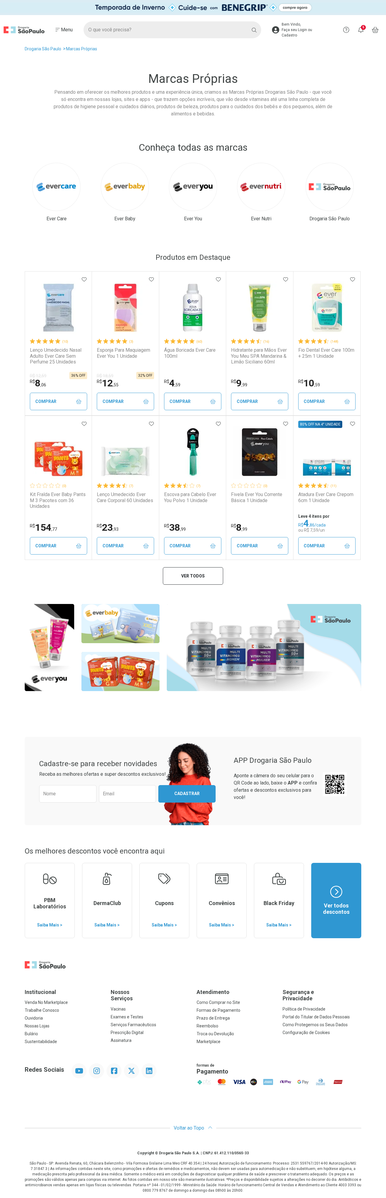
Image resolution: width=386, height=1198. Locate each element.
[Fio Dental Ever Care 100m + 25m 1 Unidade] (326, 307)
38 (175, 527)
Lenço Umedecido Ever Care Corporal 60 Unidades (125, 497)
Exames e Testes (127, 1016)
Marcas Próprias (81, 48)
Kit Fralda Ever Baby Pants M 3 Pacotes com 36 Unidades (58, 500)
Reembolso (207, 1025)
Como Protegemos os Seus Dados (315, 1024)
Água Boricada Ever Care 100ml (190, 353)
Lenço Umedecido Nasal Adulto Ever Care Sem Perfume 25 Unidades (55, 355)
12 (108, 383)
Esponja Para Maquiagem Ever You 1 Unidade (123, 353)
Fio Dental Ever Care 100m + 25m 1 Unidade (326, 353)
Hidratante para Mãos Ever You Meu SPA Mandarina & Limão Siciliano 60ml (259, 355)
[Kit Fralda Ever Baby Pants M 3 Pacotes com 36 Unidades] (58, 452)
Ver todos (193, 576)
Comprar (45, 401)
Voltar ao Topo (189, 1128)
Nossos (122, 995)
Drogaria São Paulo (43, 48)
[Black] (193, 7)
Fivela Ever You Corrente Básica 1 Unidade (256, 497)
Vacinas (118, 1009)
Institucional (40, 992)
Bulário (31, 1033)
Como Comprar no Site (218, 1002)
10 (309, 383)
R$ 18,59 (105, 375)
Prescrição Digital (127, 1032)
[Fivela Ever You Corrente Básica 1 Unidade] (259, 452)
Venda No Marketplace (46, 1002)
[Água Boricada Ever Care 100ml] (192, 307)
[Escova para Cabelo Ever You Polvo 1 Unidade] (192, 452)
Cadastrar (187, 793)
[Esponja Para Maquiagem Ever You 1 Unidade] (125, 307)
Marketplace (208, 1041)
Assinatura (121, 1040)
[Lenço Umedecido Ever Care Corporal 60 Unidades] (125, 452)
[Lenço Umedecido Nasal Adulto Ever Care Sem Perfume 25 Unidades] (58, 307)
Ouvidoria (34, 1018)
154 (43, 527)
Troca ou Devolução (215, 1033)
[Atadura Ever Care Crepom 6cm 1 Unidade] (326, 452)
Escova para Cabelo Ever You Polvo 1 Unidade (190, 497)
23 (108, 527)
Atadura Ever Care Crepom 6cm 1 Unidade (325, 497)
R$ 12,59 (38, 375)
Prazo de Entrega (213, 1018)
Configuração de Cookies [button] (306, 1032)
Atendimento (213, 992)
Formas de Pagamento (218, 1010)
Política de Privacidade (304, 1009)
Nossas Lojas (37, 1025)
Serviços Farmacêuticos (133, 1024)
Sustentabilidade (41, 1041)
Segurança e (298, 995)
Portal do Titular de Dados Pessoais (316, 1016)
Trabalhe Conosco (42, 1010)
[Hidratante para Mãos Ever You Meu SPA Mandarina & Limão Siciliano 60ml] (259, 307)
